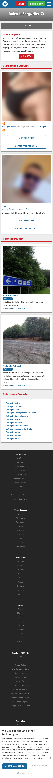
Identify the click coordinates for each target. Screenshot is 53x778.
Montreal (20, 613)
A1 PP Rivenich (10, 295)
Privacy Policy (20, 474)
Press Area (20, 725)
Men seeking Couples (20, 685)
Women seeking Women (20, 693)
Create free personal (26, 146)
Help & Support (20, 458)
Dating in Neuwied (14, 422)
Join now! (26, 56)
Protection (23, 491)
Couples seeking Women (20, 706)
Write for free (26, 138)
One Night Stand (8, 127)
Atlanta (20, 582)
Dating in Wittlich (13, 435)
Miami (20, 594)
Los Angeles (20, 578)
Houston (20, 586)
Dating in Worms (13, 419)
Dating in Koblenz (14, 406)
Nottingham (20, 547)
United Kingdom (20, 510)
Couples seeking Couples (20, 710)
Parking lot (8, 299)
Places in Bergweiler (13, 238)
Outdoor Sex (7, 209)
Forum (20, 661)
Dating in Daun (12, 438)
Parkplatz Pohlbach (12, 366)
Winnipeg (20, 630)
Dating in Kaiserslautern (17, 416)
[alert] (26, 752)
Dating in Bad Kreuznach (17, 425)
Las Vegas (20, 590)
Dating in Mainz (13, 403)
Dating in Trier (12, 409)
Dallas (20, 574)
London (20, 514)
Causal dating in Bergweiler (16, 65)
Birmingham (20, 522)
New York (20, 562)
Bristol (20, 538)
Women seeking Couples (20, 698)
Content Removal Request (20, 495)
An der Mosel (18, 209)
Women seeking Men (20, 689)
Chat (20, 657)
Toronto (20, 609)
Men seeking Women (20, 681)
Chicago (20, 566)
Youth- (16, 491)
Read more (13, 761)
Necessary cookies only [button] (40, 765)
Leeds (20, 526)
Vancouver (20, 625)
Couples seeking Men (20, 702)
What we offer (20, 483)
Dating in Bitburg (13, 432)
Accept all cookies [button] (14, 766)
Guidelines (20, 462)
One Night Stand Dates (20, 669)
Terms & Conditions (20, 466)
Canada (20, 605)
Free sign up (36, 4)
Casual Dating (20, 665)
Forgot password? (20, 479)
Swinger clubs (20, 673)
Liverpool (20, 534)
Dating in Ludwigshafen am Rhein (21, 413)
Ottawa (20, 634)
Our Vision (20, 487)
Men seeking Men (20, 677)
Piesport (43, 127)
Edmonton (21, 621)
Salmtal (6, 308)
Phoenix (21, 570)
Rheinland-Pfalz (18, 308)
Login (21, 4)
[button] (26, 773)
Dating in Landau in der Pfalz (19, 429)
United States (21, 558)
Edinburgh (20, 542)
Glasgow (20, 530)
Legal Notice (20, 470)
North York (20, 642)
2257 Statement (20, 499)
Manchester (20, 518)
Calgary (20, 617)
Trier (4, 206)
